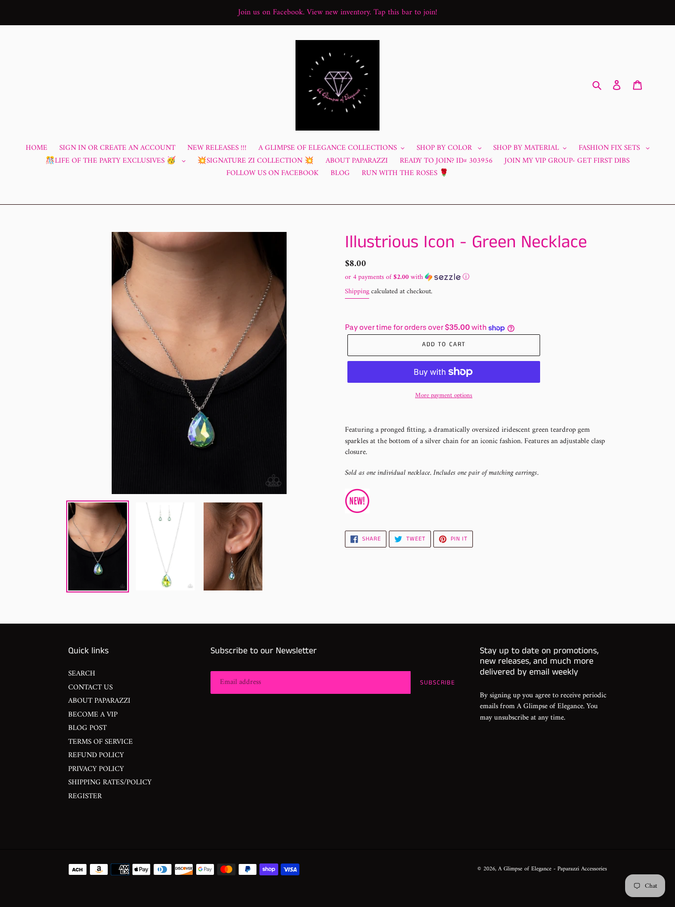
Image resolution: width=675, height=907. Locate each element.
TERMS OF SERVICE (100, 742)
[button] (407, 277)
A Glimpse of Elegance (524, 869)
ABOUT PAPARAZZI (99, 701)
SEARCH (81, 673)
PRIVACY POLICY (96, 769)
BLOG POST (87, 728)
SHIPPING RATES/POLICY (110, 782)
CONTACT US (90, 687)
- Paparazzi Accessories (580, 869)
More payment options (443, 396)
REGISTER (85, 796)
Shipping (357, 291)
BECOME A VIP (93, 715)
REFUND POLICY (96, 755)
